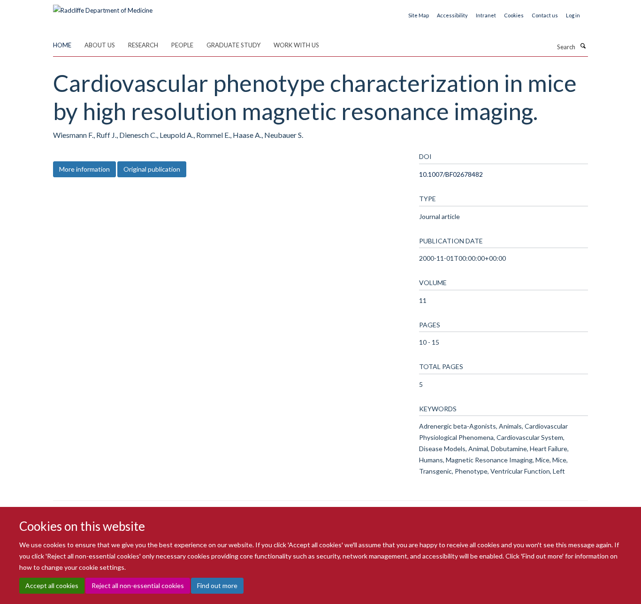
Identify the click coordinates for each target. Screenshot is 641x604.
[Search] (583, 46)
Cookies (514, 15)
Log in (573, 15)
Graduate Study (233, 45)
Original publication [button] (151, 169)
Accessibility (452, 15)
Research (143, 45)
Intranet (486, 15)
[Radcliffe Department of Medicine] (103, 7)
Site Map (418, 15)
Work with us (296, 45)
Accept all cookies (51, 585)
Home (62, 45)
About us (99, 45)
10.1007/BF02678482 (451, 174)
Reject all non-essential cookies (138, 585)
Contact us (545, 15)
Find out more (217, 585)
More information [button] (84, 169)
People (182, 45)
